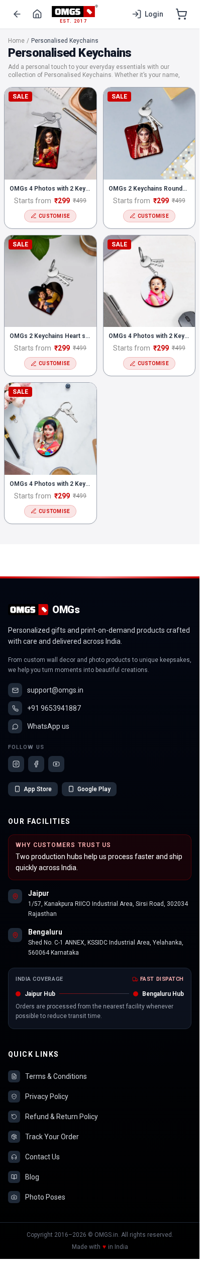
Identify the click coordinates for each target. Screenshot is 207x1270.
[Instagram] (16, 764)
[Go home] (37, 14)
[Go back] (17, 14)
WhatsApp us (48, 726)
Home (16, 40)
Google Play (94, 789)
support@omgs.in (55, 690)
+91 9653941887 (54, 708)
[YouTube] (56, 764)
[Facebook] (36, 764)
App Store (38, 789)
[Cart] (181, 14)
